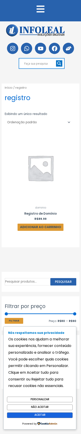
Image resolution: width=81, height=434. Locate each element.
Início (9, 88)
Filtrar (14, 320)
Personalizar (40, 399)
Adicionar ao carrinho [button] (40, 227)
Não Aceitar (40, 407)
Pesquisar (63, 282)
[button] (40, 9)
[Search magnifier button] (59, 63)
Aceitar (39, 415)
